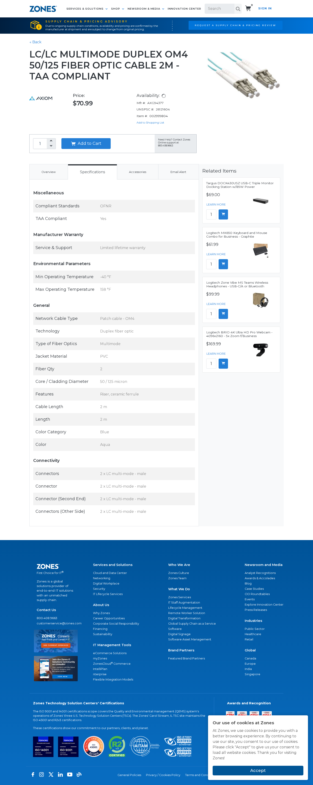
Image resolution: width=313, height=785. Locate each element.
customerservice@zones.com (56, 623)
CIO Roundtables (257, 594)
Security (99, 588)
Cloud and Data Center (110, 573)
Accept (258, 770)
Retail (249, 639)
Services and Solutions (112, 565)
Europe (250, 663)
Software (175, 629)
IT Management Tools (112, 645)
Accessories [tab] (137, 172)
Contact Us (46, 610)
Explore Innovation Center (264, 604)
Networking (101, 578)
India (248, 669)
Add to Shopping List (150, 122)
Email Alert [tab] (178, 172)
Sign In (265, 8)
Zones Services (179, 597)
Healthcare (253, 634)
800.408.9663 (47, 618)
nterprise (100, 674)
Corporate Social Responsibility (116, 623)
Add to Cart (89, 143)
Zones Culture (178, 573)
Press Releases (256, 610)
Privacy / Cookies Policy (163, 775)
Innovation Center (184, 8)
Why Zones (101, 613)
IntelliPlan (100, 669)
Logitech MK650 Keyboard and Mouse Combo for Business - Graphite (236, 234)
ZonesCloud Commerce (112, 663)
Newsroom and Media (264, 565)
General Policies (129, 775)
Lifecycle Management (185, 607)
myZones (100, 658)
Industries (253, 621)
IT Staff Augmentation (184, 602)
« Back (35, 42)
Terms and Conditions (201, 775)
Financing (100, 629)
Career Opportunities (109, 618)
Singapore (252, 674)
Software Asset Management (189, 639)
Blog (248, 583)
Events (250, 599)
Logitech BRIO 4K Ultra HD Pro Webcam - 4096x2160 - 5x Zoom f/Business (239, 334)
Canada (250, 658)
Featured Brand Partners (186, 658)
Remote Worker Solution (186, 613)
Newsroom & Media (144, 8)
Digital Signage (179, 634)
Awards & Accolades (260, 578)
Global (250, 650)
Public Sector (255, 629)
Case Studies (254, 588)
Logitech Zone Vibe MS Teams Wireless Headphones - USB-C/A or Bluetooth (237, 284)
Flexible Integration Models (113, 679)
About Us (101, 605)
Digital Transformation (184, 618)
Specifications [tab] (92, 172)
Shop (116, 8)
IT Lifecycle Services (108, 594)
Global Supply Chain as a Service (192, 623)
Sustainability (102, 634)
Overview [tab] (48, 172)
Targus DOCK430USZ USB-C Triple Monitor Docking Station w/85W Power (240, 185)
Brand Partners (181, 650)
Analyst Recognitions (260, 573)
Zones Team (177, 578)
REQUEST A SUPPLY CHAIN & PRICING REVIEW (235, 25)
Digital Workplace (106, 583)
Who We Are (179, 565)
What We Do (179, 589)
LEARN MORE (216, 204)
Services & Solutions (85, 8)
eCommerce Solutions (109, 653)
